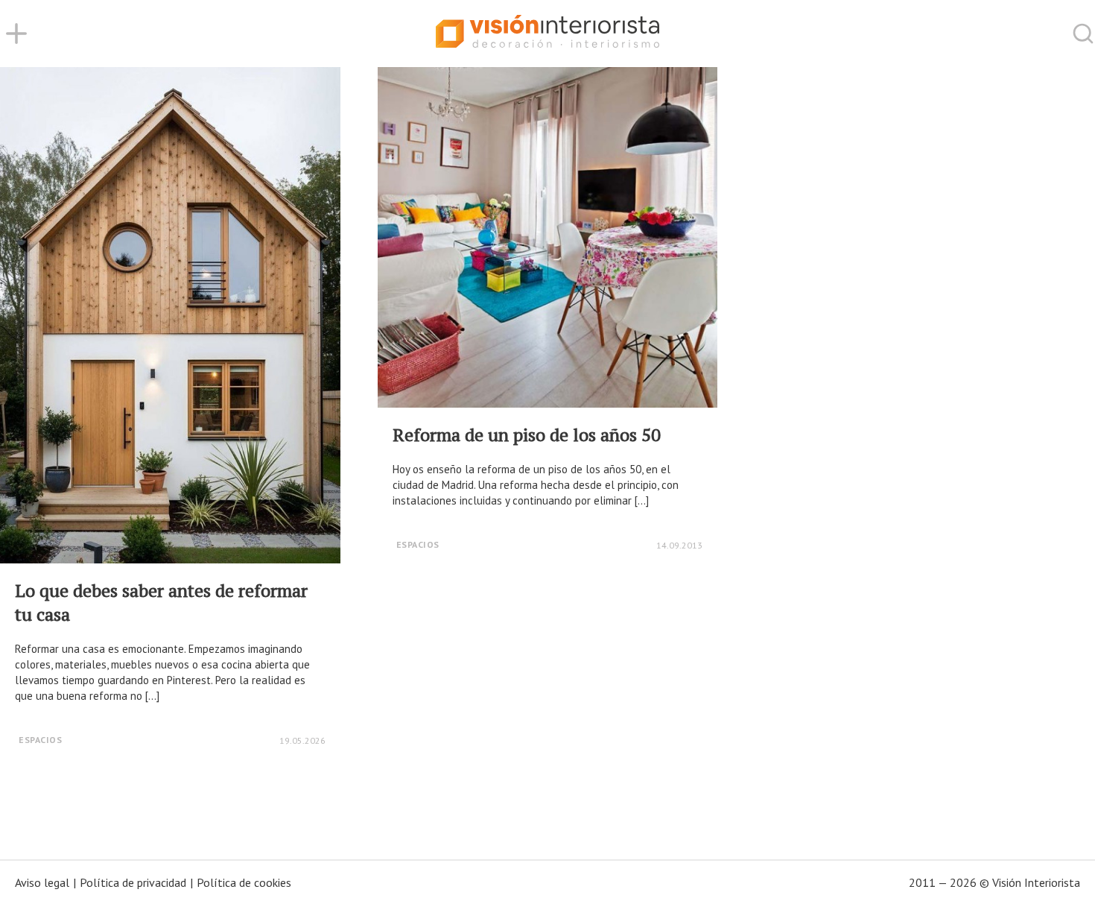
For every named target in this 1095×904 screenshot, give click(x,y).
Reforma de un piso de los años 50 (527, 434)
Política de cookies (244, 882)
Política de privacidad (133, 882)
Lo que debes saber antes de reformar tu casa (161, 602)
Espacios (40, 739)
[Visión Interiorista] (547, 33)
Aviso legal (42, 882)
